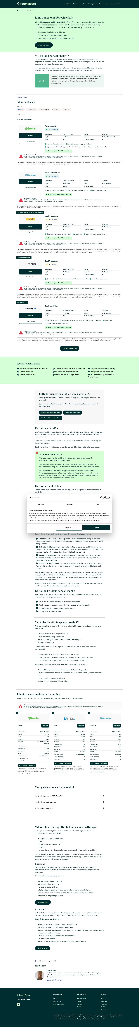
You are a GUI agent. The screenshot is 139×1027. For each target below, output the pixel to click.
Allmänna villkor (81, 998)
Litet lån (56, 109)
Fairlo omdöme (30, 141)
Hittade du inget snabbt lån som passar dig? (34, 368)
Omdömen (80, 1004)
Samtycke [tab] (41, 504)
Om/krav (48, 151)
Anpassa (68, 528)
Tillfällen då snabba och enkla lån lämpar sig (70, 368)
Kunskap (117, 4)
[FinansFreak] (18, 10)
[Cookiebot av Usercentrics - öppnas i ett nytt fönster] (101, 497)
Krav (20, 765)
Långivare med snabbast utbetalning (103, 368)
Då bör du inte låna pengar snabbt (66, 372)
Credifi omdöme (30, 277)
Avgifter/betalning (58, 151)
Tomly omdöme (30, 321)
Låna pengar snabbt (30, 10)
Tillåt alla (96, 528)
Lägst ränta (31, 109)
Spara (100, 4)
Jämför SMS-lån (42, 948)
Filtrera (20, 114)
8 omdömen (54, 129)
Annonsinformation (22, 97)
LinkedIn (59, 980)
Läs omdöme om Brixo (60, 772)
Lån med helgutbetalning (72, 412)
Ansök (30, 135)
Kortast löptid (45, 109)
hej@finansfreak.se (58, 1004)
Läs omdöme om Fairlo (24, 774)
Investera (108, 4)
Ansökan (68, 151)
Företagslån (91, 4)
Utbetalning (32, 765)
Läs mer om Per (57, 977)
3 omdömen (54, 176)
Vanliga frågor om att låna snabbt (102, 372)
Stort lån (67, 109)
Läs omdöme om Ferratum (97, 772)
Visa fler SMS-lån (69, 348)
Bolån (83, 4)
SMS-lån (66, 4)
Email (51, 980)
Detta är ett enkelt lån (27, 375)
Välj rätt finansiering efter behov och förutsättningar (101, 376)
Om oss (79, 1001)
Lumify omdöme (30, 232)
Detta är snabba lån (26, 372)
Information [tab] (69, 504)
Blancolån (75, 4)
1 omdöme (54, 219)
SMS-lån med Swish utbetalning (50, 418)
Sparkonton (104, 1010)
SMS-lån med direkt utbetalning (50, 412)
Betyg (21, 109)
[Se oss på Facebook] (18, 1004)
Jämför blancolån (43, 902)
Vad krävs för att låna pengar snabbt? (67, 375)
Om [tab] (98, 504)
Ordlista (79, 1007)
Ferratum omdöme (30, 187)
